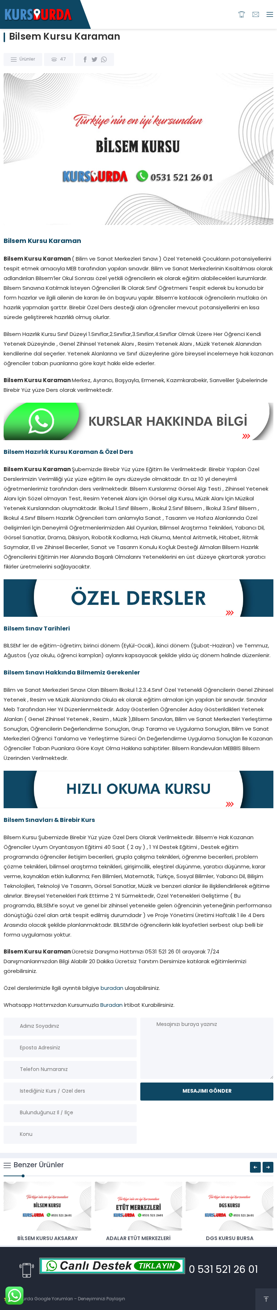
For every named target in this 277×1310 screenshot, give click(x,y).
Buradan (111, 1005)
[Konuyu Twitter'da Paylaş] (94, 59)
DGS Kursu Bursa (230, 1239)
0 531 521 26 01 (223, 1270)
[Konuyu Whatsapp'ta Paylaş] (104, 59)
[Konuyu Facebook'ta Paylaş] (85, 59)
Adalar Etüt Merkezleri (138, 1239)
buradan (112, 988)
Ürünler (27, 59)
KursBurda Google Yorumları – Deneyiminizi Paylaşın (67, 1299)
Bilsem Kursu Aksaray (47, 1239)
